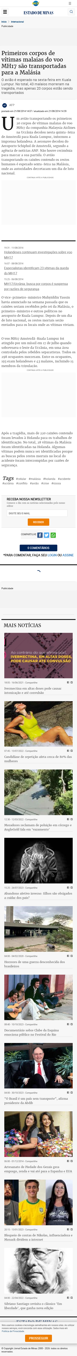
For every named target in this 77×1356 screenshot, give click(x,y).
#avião (34, 483)
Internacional (17, 21)
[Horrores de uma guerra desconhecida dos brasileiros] (38, 929)
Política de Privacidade (13, 1331)
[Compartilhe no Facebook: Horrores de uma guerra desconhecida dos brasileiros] (67, 956)
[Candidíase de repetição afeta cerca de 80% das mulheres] (38, 724)
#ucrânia (8, 483)
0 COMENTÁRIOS (38, 548)
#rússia (56, 483)
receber (38, 522)
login (52, 555)
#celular (21, 479)
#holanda (49, 479)
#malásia (35, 479)
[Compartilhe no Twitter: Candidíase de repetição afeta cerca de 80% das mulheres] (71, 751)
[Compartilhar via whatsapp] (53, 535)
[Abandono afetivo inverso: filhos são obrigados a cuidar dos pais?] (38, 860)
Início (4, 21)
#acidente (64, 479)
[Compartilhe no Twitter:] (71, 1092)
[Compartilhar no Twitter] (46, 535)
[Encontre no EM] (71, 11)
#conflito (21, 483)
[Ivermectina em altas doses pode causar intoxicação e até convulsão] (38, 655)
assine (68, 555)
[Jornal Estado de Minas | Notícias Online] (38, 13)
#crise (45, 483)
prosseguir (38, 1338)
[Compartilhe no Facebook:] (67, 1092)
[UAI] (35, 3)
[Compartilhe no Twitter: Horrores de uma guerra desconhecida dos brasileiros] (71, 956)
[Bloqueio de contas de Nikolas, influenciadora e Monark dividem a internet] (38, 1202)
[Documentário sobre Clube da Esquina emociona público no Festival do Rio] (38, 997)
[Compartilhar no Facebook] (40, 535)
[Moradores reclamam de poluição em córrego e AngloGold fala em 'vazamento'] (38, 792)
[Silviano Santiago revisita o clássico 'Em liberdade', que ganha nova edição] (38, 1271)
